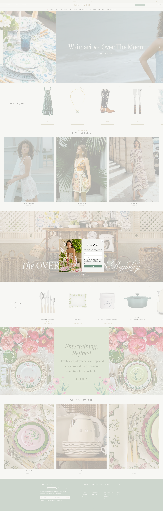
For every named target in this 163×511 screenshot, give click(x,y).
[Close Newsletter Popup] (102, 241)
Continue (93, 266)
